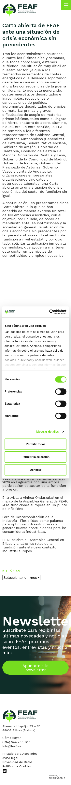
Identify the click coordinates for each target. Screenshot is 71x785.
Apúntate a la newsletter (35, 667)
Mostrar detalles (47, 431)
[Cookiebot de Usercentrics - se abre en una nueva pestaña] (50, 311)
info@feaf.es (11, 746)
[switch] (60, 391)
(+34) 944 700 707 (16, 742)
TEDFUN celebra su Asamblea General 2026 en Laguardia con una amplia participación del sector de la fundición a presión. (34, 484)
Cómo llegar (11, 738)
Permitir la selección (35, 456)
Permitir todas (35, 444)
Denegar (35, 469)
